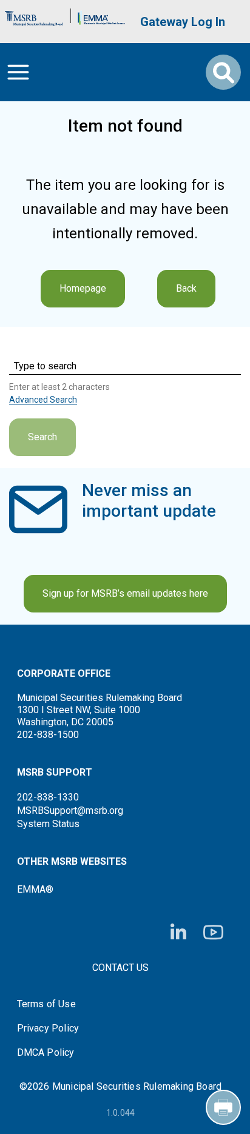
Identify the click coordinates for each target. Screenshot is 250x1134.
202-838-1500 (48, 734)
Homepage (82, 288)
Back (186, 288)
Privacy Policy (48, 1028)
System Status (48, 824)
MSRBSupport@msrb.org (70, 810)
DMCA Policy (46, 1053)
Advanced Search (43, 399)
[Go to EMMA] (101, 15)
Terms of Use (46, 1004)
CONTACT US (120, 967)
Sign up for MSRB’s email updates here (125, 593)
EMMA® (35, 889)
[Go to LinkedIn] (178, 933)
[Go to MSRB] (34, 15)
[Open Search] (223, 72)
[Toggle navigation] (18, 72)
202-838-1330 (48, 797)
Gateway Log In (182, 22)
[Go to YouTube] (213, 932)
